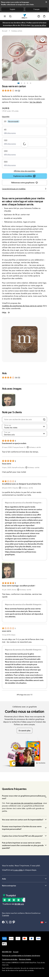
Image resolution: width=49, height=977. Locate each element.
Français (36, 9)
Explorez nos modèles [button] (22, 176)
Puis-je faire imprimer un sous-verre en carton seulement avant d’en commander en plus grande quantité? (23, 845)
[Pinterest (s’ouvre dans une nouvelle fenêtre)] (14, 922)
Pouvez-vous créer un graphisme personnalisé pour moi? (24, 797)
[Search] (44, 419)
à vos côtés (18, 870)
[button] (8, 570)
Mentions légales (25, 959)
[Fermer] (46, 2)
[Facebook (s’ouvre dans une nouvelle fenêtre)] (3, 922)
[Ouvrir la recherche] (10, 16)
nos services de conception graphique (26, 803)
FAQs (4, 312)
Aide (4, 879)
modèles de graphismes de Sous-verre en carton (22, 306)
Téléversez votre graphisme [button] (22, 182)
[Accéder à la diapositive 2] (21, 83)
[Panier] (44, 16)
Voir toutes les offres (38, 25)
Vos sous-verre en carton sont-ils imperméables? (22, 819)
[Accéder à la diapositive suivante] (45, 58)
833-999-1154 (6, 952)
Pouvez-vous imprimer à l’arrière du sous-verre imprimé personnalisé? (21, 827)
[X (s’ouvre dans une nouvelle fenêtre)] (7, 922)
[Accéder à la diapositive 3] (24, 83)
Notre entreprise (9, 885)
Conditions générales (9, 959)
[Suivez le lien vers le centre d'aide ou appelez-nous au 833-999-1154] (38, 16)
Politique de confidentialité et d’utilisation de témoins (21, 955)
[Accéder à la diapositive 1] (18, 83)
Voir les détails (36, 102)
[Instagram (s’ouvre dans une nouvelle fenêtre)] (10, 922)
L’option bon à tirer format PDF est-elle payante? (22, 836)
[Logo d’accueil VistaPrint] (25, 16)
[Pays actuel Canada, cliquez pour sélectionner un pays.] (43, 922)
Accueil (4, 31)
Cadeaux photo (16, 31)
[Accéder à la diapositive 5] (30, 83)
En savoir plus (24, 730)
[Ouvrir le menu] (5, 16)
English (12, 9)
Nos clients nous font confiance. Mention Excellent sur (21, 914)
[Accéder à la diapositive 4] (27, 83)
